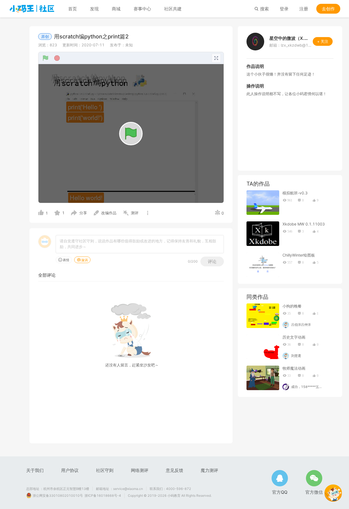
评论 (212, 261)
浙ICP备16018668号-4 (103, 495)
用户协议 (70, 470)
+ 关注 (322, 41)
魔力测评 (209, 470)
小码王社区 (32, 8)
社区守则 (104, 470)
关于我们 (35, 470)
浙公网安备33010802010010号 (58, 495)
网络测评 (139, 470)
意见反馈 (174, 470)
